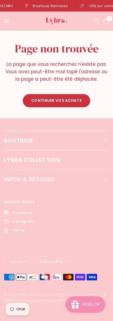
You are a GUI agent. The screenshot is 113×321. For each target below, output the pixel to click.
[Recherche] (96, 21)
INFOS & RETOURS (29, 179)
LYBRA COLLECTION (32, 160)
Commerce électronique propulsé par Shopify (55, 297)
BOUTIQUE (18, 140)
